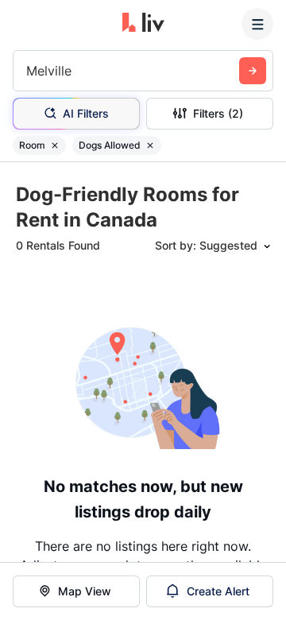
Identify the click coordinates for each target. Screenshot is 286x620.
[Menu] (257, 24)
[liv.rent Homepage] (143, 24)
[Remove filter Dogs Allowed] (150, 145)
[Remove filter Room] (55, 145)
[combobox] (28, 71)
